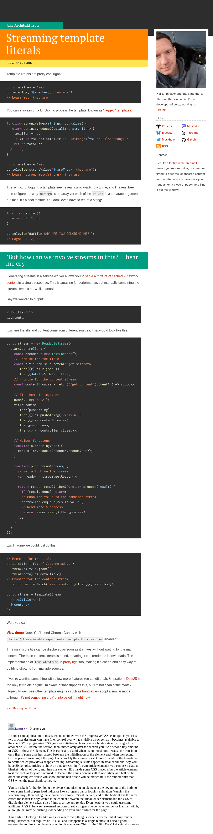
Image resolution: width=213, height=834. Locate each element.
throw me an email (184, 163)
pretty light (70, 662)
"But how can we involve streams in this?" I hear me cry (72, 260)
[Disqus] (74, 773)
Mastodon (193, 126)
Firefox (161, 109)
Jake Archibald (25, 25)
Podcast (167, 126)
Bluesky (167, 132)
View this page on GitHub (22, 708)
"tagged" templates (117, 110)
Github (191, 139)
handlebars (90, 691)
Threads (192, 132)
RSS (165, 146)
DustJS (131, 678)
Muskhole (168, 139)
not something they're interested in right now (57, 697)
